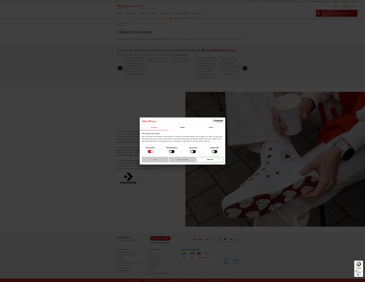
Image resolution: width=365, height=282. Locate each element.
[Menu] (362, 262)
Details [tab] (182, 127)
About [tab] (211, 127)
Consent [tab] (154, 127)
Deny (155, 159)
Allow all (210, 159)
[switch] (172, 151)
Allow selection (182, 159)
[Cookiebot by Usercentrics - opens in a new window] (215, 121)
